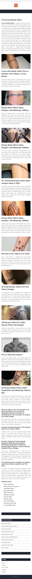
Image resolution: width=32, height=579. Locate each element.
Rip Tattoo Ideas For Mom (7, 534)
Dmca (3, 563)
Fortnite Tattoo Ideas (9, 484)
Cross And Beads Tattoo (7, 23)
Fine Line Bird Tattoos (9, 501)
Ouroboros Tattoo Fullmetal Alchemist (9, 537)
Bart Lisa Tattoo (4, 547)
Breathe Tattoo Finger (6, 529)
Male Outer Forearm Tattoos (7, 531)
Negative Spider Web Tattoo (7, 539)
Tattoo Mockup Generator (10, 503)
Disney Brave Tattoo (5, 542)
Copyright (4, 569)
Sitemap (4, 572)
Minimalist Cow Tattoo (9, 494)
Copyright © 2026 (16, 576)
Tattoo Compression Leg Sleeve (11, 486)
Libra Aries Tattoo (8, 499)
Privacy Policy (5, 567)
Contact (3, 565)
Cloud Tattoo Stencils (9, 490)
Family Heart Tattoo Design (7, 545)
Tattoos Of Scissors (8, 492)
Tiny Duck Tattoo (8, 496)
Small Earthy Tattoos (9, 488)
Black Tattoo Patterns (6, 523)
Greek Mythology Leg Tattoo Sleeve (9, 526)
